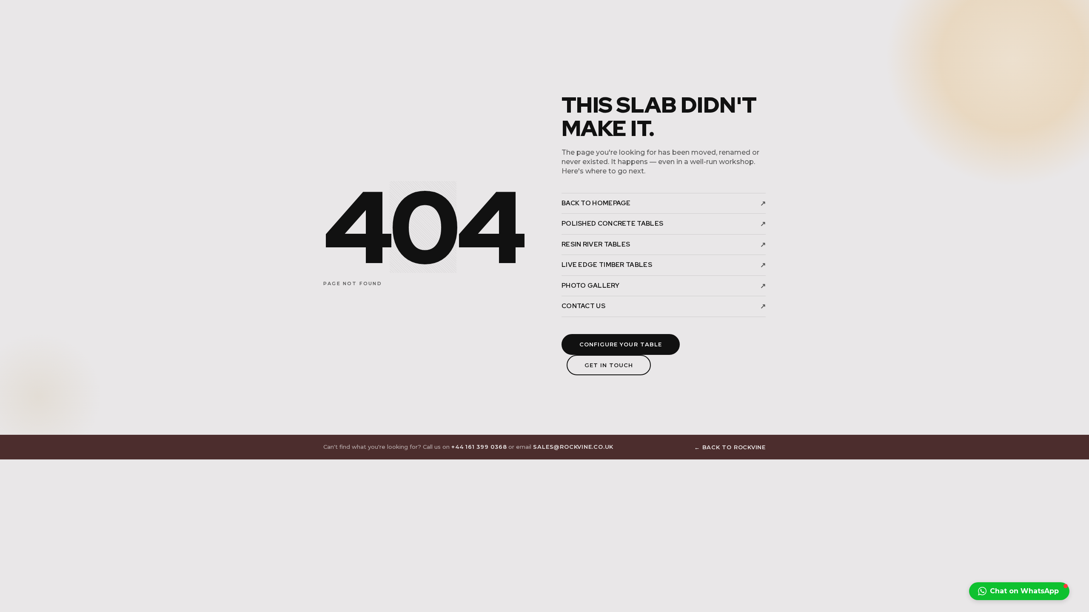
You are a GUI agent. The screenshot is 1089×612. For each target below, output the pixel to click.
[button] (1019, 591)
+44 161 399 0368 (479, 446)
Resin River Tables (664, 244)
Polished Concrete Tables (664, 223)
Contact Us (664, 306)
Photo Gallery (664, 285)
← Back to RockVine (730, 447)
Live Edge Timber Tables (664, 265)
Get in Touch (608, 365)
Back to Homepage (664, 203)
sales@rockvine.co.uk (573, 446)
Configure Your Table (620, 344)
